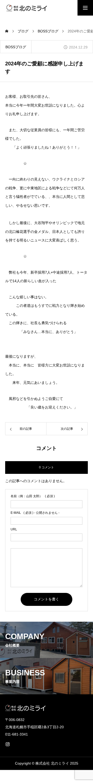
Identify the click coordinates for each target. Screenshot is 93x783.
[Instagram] (7, 744)
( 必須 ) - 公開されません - (35, 512)
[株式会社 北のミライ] (26, 8)
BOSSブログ (15, 47)
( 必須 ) (33, 496)
